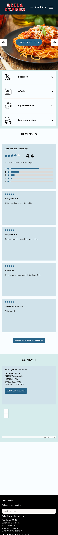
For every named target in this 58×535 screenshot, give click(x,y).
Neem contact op (15, 391)
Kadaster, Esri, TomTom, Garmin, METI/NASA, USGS (22, 437)
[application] (29, 422)
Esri (54, 437)
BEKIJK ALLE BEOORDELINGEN (29, 340)
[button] (6, 411)
